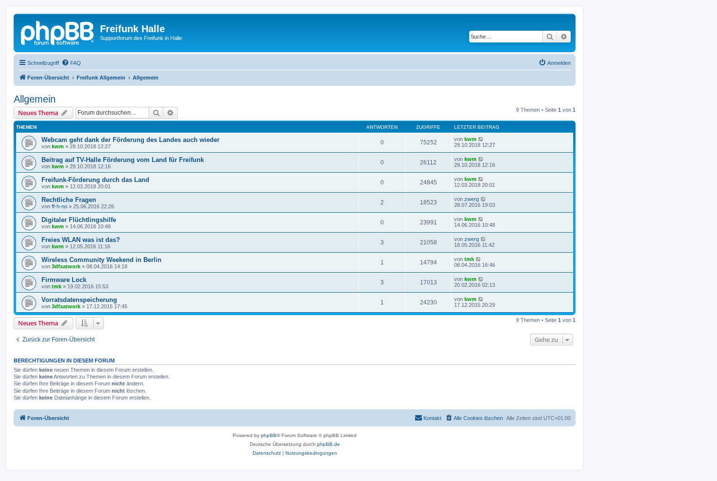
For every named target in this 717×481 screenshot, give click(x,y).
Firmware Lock (63, 279)
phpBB (269, 435)
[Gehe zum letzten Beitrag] (481, 139)
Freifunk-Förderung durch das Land (95, 179)
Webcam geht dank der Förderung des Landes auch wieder (130, 139)
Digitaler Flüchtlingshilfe (78, 219)
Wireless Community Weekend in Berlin (101, 259)
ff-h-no (59, 206)
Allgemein (35, 99)
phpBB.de (328, 444)
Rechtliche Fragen (68, 199)
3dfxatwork (66, 266)
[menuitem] (71, 63)
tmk (469, 259)
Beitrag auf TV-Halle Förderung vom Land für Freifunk (122, 159)
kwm (58, 146)
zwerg (471, 199)
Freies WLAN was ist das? (80, 239)
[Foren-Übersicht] (58, 31)
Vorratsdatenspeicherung (79, 299)
